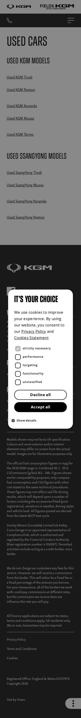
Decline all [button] (40, 394)
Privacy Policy (33, 331)
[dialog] (40, 359)
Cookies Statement (31, 337)
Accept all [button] (40, 407)
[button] (41, 420)
